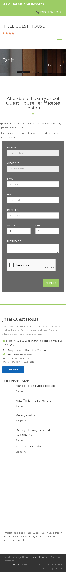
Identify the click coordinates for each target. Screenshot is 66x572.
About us (26, 564)
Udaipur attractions (15, 532)
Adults (11, 225)
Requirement (14, 241)
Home (51, 65)
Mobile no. (13, 210)
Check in (11, 147)
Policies (36, 564)
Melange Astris (25, 415)
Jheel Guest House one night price (26, 536)
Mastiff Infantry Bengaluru (34, 400)
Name (10, 179)
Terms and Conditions (54, 564)
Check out (13, 163)
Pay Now (13, 369)
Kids (37, 225)
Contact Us (59, 568)
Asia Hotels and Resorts (36, 557)
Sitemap (46, 568)
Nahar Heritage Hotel (30, 446)
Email (10, 194)
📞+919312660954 (48, 12)
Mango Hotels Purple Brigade (36, 385)
